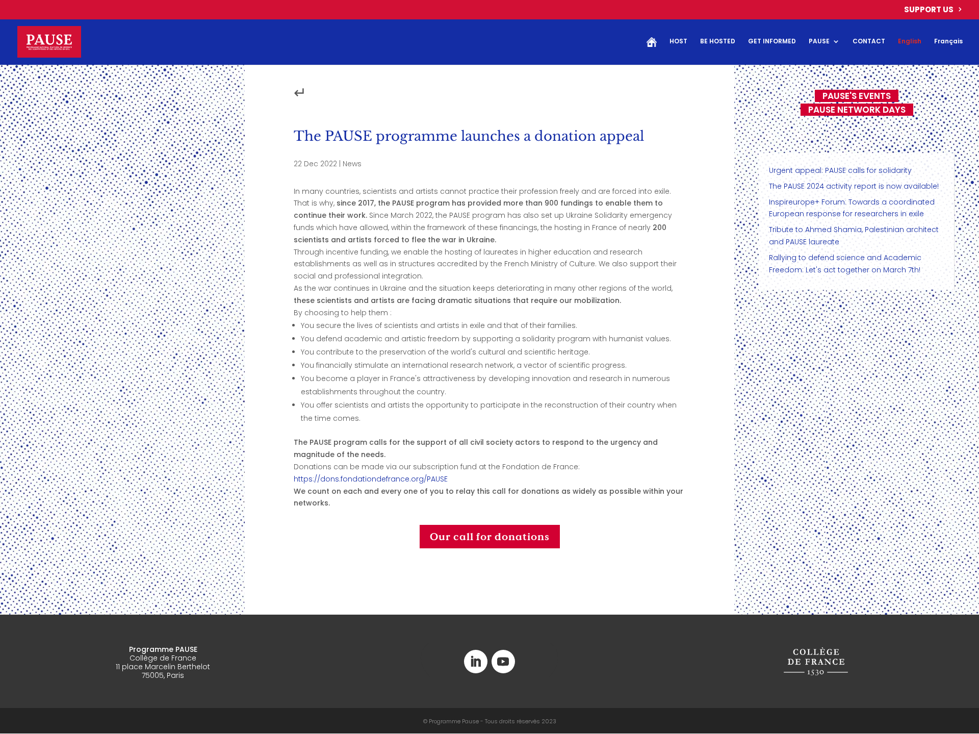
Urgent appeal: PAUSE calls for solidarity (840, 170)
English (909, 41)
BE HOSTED (717, 41)
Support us (929, 10)
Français (948, 41)
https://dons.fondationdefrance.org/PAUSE (371, 479)
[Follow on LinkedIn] (475, 661)
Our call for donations (490, 536)
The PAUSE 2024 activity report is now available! (854, 186)
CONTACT (869, 41)
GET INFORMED (772, 41)
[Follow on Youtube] (503, 661)
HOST (678, 41)
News (352, 164)
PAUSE (819, 41)
